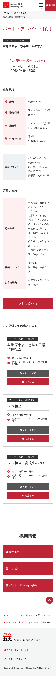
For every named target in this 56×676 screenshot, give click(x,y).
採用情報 (50, 5)
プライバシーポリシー (16, 658)
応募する (29, 381)
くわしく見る (29, 373)
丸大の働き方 (26, 615)
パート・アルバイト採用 (22, 585)
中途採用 (13, 568)
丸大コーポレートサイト (17, 650)
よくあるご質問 (31, 622)
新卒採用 (13, 551)
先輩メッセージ (43, 615)
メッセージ (11, 615)
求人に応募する (29, 303)
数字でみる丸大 (13, 622)
